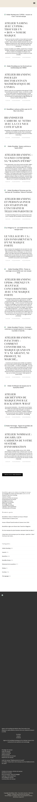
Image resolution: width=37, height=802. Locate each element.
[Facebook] (14, 790)
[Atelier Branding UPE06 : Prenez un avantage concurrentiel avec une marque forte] (18, 271)
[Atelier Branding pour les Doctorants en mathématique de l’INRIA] (18, 67)
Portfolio (4, 572)
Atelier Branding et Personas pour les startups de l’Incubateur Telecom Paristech (18, 205)
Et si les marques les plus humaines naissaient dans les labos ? (18, 530)
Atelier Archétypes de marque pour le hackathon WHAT (17, 398)
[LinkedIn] (17, 790)
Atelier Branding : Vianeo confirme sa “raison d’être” (18, 158)
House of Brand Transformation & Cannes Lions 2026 (15, 522)
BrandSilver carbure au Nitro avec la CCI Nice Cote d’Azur (17, 122)
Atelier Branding (16, 57)
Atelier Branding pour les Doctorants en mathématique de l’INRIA (17, 81)
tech (27, 493)
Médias (4, 568)
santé (24, 493)
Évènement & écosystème (9, 564)
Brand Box (4, 556)
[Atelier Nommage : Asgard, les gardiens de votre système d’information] (18, 426)
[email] (22, 790)
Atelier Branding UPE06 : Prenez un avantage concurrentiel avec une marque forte (17, 287)
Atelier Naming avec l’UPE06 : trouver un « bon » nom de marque (16, 29)
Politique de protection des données (21, 794)
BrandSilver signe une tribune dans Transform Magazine (16, 526)
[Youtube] (19, 790)
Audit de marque (6, 496)
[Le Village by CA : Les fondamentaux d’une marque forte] (18, 228)
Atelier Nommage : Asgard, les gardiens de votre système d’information (18, 440)
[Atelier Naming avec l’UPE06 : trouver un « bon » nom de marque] (18, 15)
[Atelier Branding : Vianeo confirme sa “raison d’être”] (18, 147)
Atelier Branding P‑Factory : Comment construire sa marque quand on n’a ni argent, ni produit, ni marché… (17, 348)
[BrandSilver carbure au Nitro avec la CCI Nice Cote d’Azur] (18, 110)
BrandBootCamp (6, 560)
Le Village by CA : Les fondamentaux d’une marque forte (18, 240)
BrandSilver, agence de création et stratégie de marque (16, 492)
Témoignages (5, 576)
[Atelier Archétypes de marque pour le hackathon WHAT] (18, 387)
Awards (4, 552)
